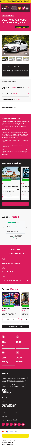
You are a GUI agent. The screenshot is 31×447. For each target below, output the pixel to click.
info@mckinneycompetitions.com (12, 412)
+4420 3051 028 (11, 406)
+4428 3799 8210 (12, 404)
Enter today (11, 196)
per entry (9, 194)
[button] (26, 45)
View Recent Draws (15, 326)
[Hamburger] (27, 8)
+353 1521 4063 (10, 405)
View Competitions (15, 204)
